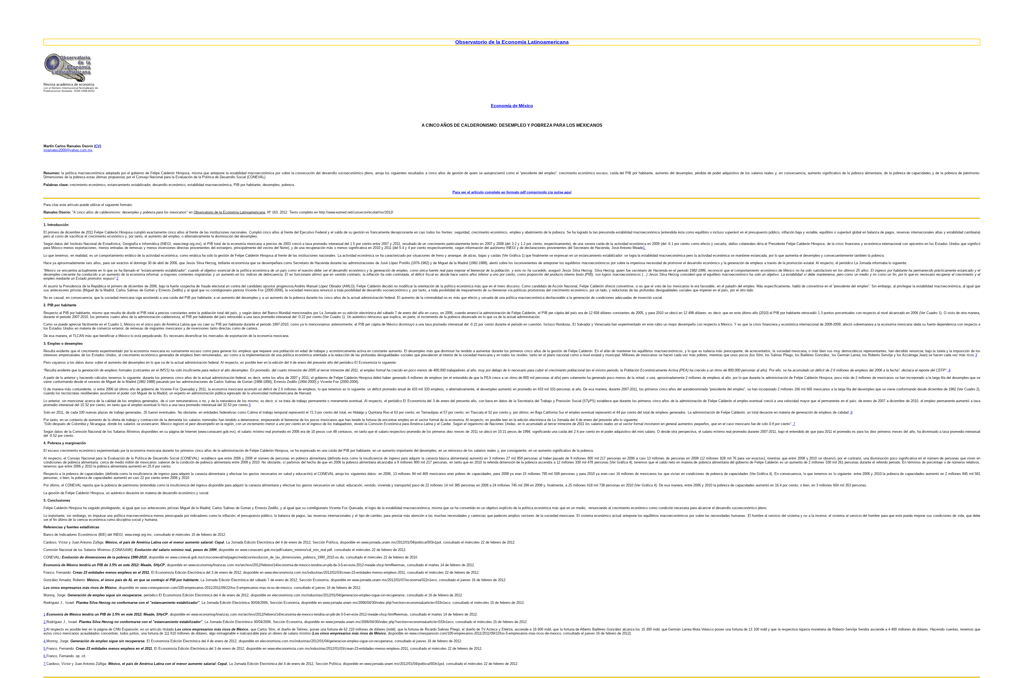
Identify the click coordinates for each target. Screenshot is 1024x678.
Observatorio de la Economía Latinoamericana (512, 42)
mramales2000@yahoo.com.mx (68, 150)
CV (97, 146)
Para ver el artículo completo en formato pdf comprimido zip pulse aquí (512, 192)
